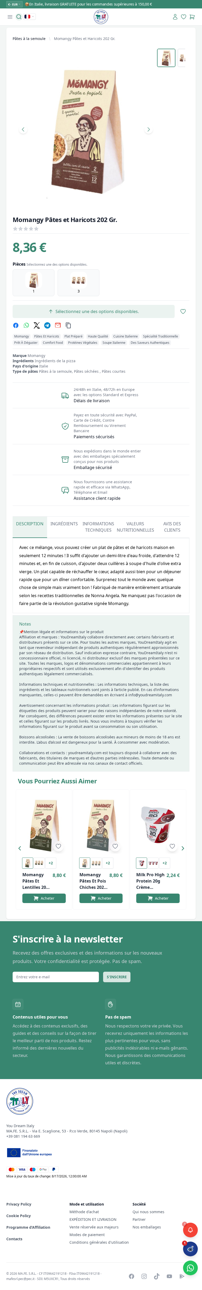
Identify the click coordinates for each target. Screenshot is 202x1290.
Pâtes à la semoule (29, 38)
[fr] (29, 16)
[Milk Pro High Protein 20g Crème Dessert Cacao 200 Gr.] (158, 825)
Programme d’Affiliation (28, 1227)
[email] (58, 325)
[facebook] (16, 325)
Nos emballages (147, 1227)
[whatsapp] (26, 325)
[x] (37, 325)
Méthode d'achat (84, 1211)
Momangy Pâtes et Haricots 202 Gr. (84, 38)
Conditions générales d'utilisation (99, 1242)
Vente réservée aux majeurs (94, 1227)
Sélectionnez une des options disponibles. (97, 311)
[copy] (68, 325)
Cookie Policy (18, 1215)
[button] (21, 849)
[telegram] (47, 325)
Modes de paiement (87, 1234)
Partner (139, 1219)
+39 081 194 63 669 (23, 1136)
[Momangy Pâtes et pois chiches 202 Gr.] (101, 825)
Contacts (14, 1238)
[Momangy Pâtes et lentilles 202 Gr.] (44, 825)
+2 (51, 862)
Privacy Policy (18, 1204)
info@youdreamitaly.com (150, 694)
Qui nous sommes (148, 1211)
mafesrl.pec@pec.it (20, 1279)
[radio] (33, 282)
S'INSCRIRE (117, 976)
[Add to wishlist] (58, 846)
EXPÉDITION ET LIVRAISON (93, 1219)
